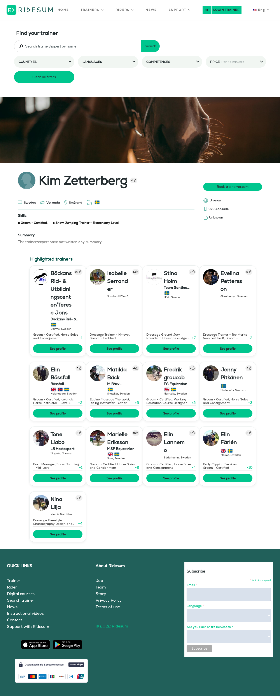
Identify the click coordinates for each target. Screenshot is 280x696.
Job (99, 580)
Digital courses (21, 593)
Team (101, 587)
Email (192, 585)
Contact (14, 619)
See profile (58, 349)
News (12, 606)
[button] (92, 10)
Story (101, 593)
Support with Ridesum (28, 626)
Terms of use (108, 606)
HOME (63, 10)
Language (195, 606)
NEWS (151, 10)
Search (150, 46)
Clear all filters (44, 77)
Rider (12, 587)
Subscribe (199, 648)
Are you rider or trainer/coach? (210, 627)
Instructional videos (25, 613)
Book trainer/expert (232, 187)
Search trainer (20, 600)
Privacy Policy (109, 600)
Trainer (13, 580)
